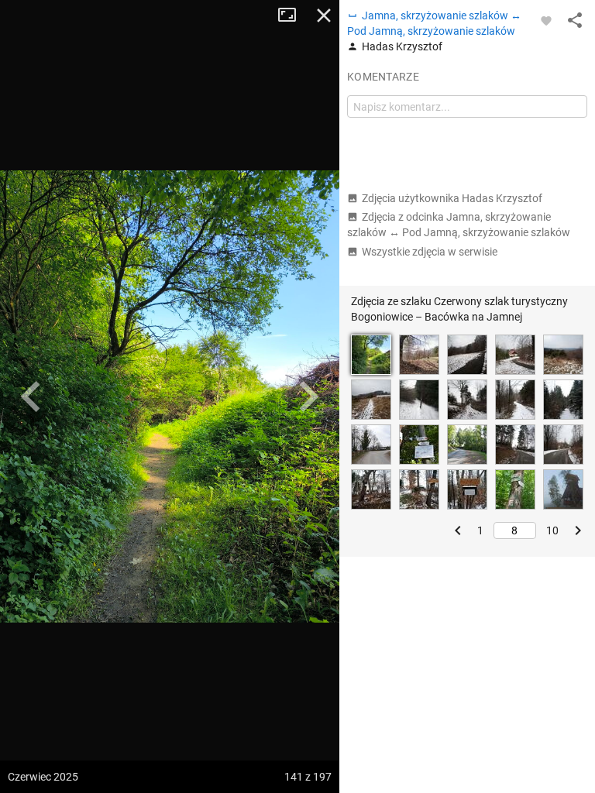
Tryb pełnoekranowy (292, 15)
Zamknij (323, 15)
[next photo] (308, 396)
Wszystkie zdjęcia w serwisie (429, 251)
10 (552, 530)
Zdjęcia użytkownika (452, 198)
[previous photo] (31, 396)
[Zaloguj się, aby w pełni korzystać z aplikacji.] (546, 20)
